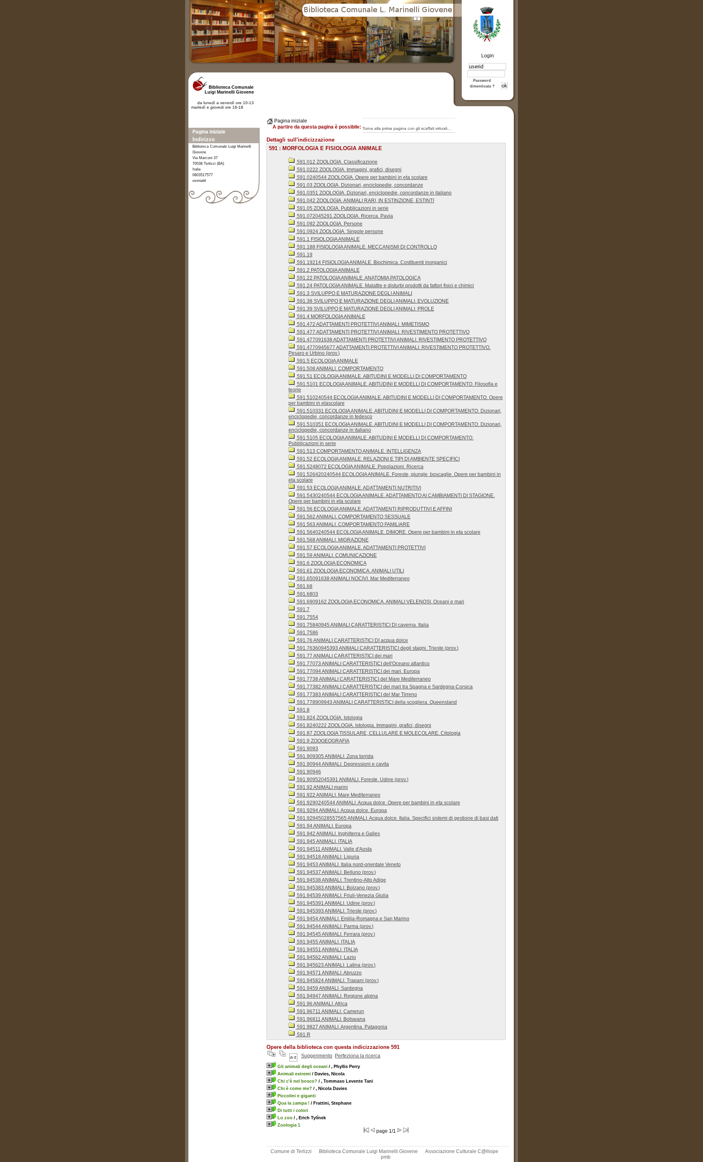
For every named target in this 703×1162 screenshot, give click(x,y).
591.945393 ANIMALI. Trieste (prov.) (336, 911)
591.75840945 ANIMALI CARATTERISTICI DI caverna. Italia (362, 625)
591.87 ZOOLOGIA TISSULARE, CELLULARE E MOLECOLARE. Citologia (378, 733)
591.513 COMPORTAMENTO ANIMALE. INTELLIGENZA (358, 451)
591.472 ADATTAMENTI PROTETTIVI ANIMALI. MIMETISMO (362, 324)
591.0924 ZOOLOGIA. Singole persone (339, 231)
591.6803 (307, 594)
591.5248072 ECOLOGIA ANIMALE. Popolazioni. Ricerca (360, 467)
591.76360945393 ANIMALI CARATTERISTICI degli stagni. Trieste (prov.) (377, 648)
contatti (199, 181)
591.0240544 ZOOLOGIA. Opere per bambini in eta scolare (362, 177)
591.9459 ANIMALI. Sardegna (329, 988)
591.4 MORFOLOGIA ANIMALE (330, 316)
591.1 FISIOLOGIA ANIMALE (328, 239)
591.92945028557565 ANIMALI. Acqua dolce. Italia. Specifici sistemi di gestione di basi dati (397, 818)
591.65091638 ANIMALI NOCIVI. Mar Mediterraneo (353, 578)
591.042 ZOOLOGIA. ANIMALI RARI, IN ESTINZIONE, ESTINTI (365, 200)
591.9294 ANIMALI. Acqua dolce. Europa (341, 810)
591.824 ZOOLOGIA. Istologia (329, 718)
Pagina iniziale (208, 132)
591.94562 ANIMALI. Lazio (326, 957)
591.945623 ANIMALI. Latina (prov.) (336, 965)
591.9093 (307, 748)
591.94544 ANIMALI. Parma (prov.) (334, 926)
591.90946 (308, 772)
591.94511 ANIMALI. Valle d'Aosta (334, 849)
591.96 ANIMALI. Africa (321, 1004)
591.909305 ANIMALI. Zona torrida (334, 756)
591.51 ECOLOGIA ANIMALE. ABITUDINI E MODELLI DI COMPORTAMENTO (381, 376)
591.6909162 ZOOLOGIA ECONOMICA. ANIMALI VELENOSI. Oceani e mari (380, 602)
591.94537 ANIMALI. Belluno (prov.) (336, 872)
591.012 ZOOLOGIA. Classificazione (337, 162)
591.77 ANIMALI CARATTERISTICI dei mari (344, 656)
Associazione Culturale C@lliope (461, 1151)
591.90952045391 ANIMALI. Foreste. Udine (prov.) (352, 779)
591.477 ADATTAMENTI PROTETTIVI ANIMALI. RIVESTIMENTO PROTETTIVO (382, 332)
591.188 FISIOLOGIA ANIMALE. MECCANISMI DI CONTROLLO (366, 247)
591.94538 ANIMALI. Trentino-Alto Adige (341, 880)
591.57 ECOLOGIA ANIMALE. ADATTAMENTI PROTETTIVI (361, 547)
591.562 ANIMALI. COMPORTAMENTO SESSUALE (353, 517)
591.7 (303, 609)
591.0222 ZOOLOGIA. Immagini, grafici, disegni (349, 170)
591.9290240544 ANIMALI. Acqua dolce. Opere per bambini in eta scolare (378, 803)
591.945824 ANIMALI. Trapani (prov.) (337, 980)
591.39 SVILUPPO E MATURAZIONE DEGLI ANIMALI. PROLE (365, 309)
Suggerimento (316, 1056)
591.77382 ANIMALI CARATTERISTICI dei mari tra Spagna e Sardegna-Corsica (384, 687)
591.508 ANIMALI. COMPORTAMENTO (339, 368)
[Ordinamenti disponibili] (293, 1056)
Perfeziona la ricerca (357, 1056)
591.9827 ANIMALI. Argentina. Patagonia (341, 1027)
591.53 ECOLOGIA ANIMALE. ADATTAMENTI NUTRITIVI (358, 488)
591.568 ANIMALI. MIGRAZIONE (332, 540)
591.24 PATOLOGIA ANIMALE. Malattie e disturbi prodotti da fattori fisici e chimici (385, 285)
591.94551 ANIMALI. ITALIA (327, 949)
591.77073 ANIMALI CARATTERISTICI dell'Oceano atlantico (363, 663)
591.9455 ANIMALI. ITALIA (325, 942)
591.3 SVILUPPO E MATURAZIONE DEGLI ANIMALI (354, 293)
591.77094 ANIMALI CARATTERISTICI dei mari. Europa (358, 671)
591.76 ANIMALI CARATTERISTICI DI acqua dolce (352, 640)
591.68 (304, 586)
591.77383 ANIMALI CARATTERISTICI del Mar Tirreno (356, 694)
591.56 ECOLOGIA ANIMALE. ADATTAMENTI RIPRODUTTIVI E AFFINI (374, 509)
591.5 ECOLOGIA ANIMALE (327, 361)
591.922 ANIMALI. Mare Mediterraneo (338, 795)
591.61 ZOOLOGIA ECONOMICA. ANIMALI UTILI (350, 571)
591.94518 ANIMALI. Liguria (327, 857)
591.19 (304, 255)
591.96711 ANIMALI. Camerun (330, 1011)
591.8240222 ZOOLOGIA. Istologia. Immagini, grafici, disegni (363, 725)
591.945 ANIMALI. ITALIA (324, 841)
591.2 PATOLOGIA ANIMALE (328, 270)
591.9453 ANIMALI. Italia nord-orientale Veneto (348, 864)
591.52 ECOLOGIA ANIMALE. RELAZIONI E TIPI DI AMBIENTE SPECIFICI (378, 459)
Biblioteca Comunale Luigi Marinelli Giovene (368, 1151)
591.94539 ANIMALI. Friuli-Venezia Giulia (342, 895)
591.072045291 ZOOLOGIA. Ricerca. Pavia (344, 216)
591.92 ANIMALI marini (322, 787)
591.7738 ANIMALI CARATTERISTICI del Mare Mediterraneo (363, 679)
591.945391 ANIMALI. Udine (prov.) (335, 903)
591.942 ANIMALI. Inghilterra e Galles (338, 834)
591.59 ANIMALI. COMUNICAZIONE (336, 555)
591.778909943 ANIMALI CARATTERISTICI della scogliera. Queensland (376, 702)
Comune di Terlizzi (291, 1151)
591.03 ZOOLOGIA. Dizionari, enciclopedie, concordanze (359, 185)
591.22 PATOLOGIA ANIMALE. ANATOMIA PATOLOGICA (358, 278)
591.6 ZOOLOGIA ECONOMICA (331, 563)
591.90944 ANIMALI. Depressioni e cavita (342, 764)
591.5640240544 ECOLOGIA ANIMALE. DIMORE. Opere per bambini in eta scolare (388, 532)
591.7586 (307, 633)
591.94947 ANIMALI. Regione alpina (337, 996)
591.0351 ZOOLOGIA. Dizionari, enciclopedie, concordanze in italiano (374, 193)
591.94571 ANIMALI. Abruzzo (329, 973)
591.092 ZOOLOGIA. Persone (329, 224)
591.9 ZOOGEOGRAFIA (322, 741)
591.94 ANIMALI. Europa (324, 826)
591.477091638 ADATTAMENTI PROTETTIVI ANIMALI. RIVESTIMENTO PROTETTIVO (391, 340)
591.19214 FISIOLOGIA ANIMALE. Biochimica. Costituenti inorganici (371, 262)
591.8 (303, 710)
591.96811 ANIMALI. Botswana (330, 1019)
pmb (386, 1157)
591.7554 (307, 617)
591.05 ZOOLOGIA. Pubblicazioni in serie (342, 208)
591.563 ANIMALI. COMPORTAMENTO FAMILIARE (353, 524)
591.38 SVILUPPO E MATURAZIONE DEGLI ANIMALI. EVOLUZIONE (372, 301)
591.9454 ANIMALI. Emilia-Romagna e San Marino (352, 919)
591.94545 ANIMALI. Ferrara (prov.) (335, 934)
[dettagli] (269, 1065)
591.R (303, 1035)
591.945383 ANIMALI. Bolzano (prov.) (338, 888)
